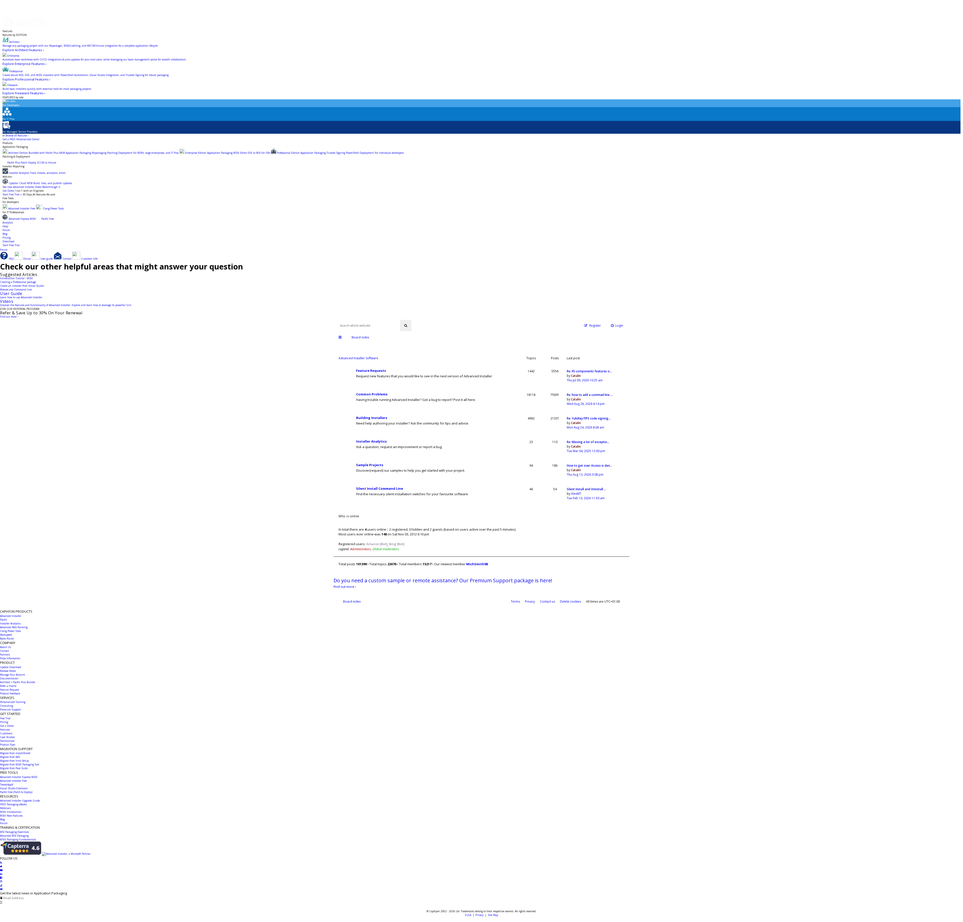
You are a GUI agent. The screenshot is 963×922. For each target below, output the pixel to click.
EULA (468, 915)
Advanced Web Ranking (14, 627)
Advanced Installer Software (358, 358)
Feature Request (9, 689)
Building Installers (371, 417)
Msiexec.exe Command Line (16, 289)
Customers (6, 733)
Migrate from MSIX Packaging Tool (19, 764)
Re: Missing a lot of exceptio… (588, 442)
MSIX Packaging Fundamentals (18, 839)
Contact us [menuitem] (547, 601)
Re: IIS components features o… (589, 371)
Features (7, 31)
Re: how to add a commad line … (590, 395)
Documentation (9, 678)
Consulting (6, 705)
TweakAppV (6, 784)
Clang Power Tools (10, 631)
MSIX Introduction (11, 812)
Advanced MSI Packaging (14, 835)
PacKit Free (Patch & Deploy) (16, 792)
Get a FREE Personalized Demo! (21, 139)
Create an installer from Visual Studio (22, 286)
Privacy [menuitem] (530, 601)
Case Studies (7, 737)
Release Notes (8, 671)
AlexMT (576, 493)
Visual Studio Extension (14, 788)
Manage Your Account (12, 674)
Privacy (479, 915)
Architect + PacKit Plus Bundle (17, 682)
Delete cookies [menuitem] (570, 601)
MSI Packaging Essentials (14, 832)
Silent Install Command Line (379, 488)
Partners (5, 654)
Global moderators (385, 549)
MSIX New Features (11, 815)
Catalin (576, 376)
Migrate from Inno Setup (14, 760)
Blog (5, 234)
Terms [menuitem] (515, 601)
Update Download (10, 667)
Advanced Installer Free (13, 781)
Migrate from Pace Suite (14, 768)
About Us (5, 647)
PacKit (3, 619)
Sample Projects (369, 465)
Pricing (7, 237)
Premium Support (10, 709)
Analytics (8, 222)
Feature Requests (371, 370)
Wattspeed (6, 634)
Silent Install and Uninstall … (586, 489)
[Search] (405, 325)
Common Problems (371, 394)
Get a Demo (7, 726)
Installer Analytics (371, 441)
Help (5, 226)
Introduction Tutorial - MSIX (16, 278)
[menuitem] (617, 325)
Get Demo (8, 190)
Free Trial (5, 718)
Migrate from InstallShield (15, 753)
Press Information (10, 658)
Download (8, 241)
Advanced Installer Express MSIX (18, 777)
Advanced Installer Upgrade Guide (20, 800)
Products (8, 143)
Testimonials (7, 741)
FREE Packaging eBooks (13, 804)
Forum (6, 230)
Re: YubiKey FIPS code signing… (589, 418)
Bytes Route (7, 638)
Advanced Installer (10, 616)
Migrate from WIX (10, 757)
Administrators (360, 549)
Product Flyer (7, 744)
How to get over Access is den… (589, 465)
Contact (4, 651)
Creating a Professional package (18, 282)
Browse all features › (17, 135)
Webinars (5, 808)
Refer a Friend (8, 686)
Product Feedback (10, 693)
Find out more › (9, 316)
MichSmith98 (477, 564)
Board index (352, 601)
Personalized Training (12, 702)
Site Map (493, 915)
